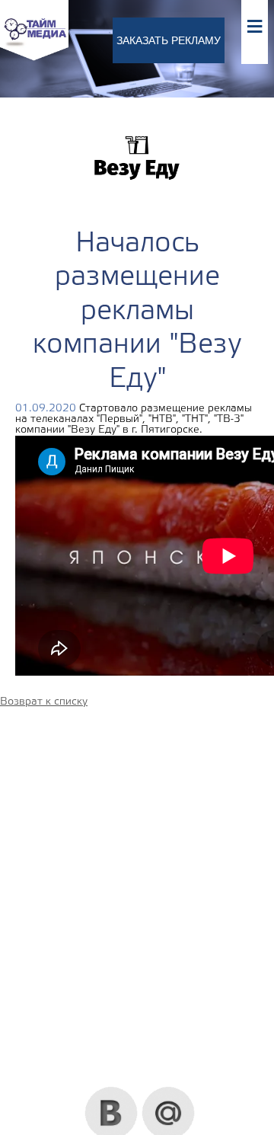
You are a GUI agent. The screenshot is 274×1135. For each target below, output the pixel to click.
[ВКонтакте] (111, 1092)
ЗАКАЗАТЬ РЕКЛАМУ (168, 40)
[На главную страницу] (34, 58)
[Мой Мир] (168, 1092)
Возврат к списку (44, 702)
